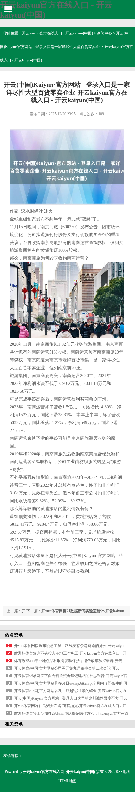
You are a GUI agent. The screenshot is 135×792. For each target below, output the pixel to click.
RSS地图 (123, 771)
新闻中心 (104, 33)
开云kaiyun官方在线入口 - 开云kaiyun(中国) (57, 33)
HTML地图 (67, 781)
